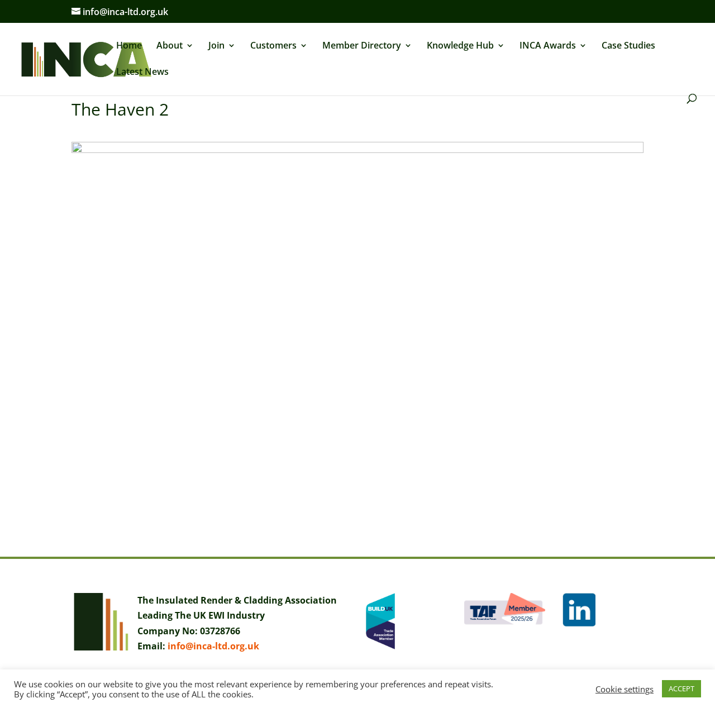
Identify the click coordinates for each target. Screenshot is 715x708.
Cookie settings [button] (624, 689)
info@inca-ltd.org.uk (213, 646)
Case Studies (628, 46)
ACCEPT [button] (681, 688)
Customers (273, 46)
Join (216, 46)
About (169, 46)
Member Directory (361, 46)
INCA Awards (547, 46)
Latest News (142, 73)
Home (129, 46)
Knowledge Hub (460, 46)
